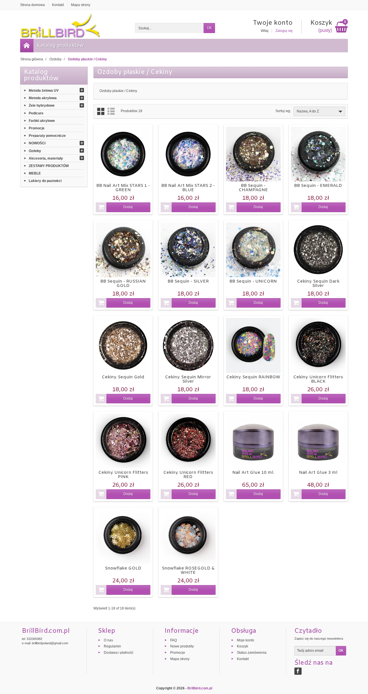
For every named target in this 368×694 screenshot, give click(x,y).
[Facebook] (298, 671)
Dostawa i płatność (118, 653)
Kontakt (243, 659)
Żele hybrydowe (42, 105)
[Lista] (111, 111)
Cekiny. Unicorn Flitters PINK (123, 475)
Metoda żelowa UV (44, 91)
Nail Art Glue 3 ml (318, 473)
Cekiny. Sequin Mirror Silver (188, 379)
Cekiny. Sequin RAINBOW (253, 377)
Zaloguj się (284, 30)
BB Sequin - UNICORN (253, 281)
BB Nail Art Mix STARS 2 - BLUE (188, 188)
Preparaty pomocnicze (47, 136)
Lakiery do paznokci (45, 181)
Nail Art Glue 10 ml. (253, 473)
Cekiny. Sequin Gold (123, 377)
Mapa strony (179, 659)
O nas (108, 640)
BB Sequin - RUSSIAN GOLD (123, 284)
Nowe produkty (182, 646)
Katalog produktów (60, 45)
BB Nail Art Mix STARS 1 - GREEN (123, 188)
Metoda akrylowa (43, 98)
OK (209, 28)
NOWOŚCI (37, 143)
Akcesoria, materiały (46, 158)
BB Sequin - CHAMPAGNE (253, 188)
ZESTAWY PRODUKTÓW (49, 166)
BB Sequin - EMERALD (318, 186)
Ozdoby (35, 151)
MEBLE (35, 173)
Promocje (37, 128)
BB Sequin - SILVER (188, 281)
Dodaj (128, 207)
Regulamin (112, 646)
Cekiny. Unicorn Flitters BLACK (318, 379)
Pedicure (36, 113)
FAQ (173, 640)
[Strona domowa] (26, 45)
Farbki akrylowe (42, 120)
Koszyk (242, 646)
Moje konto (245, 640)
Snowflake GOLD (123, 568)
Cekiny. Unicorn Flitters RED (188, 475)
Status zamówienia (252, 653)
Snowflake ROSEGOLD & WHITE (188, 570)
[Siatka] (101, 111)
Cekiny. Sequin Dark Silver (318, 284)
